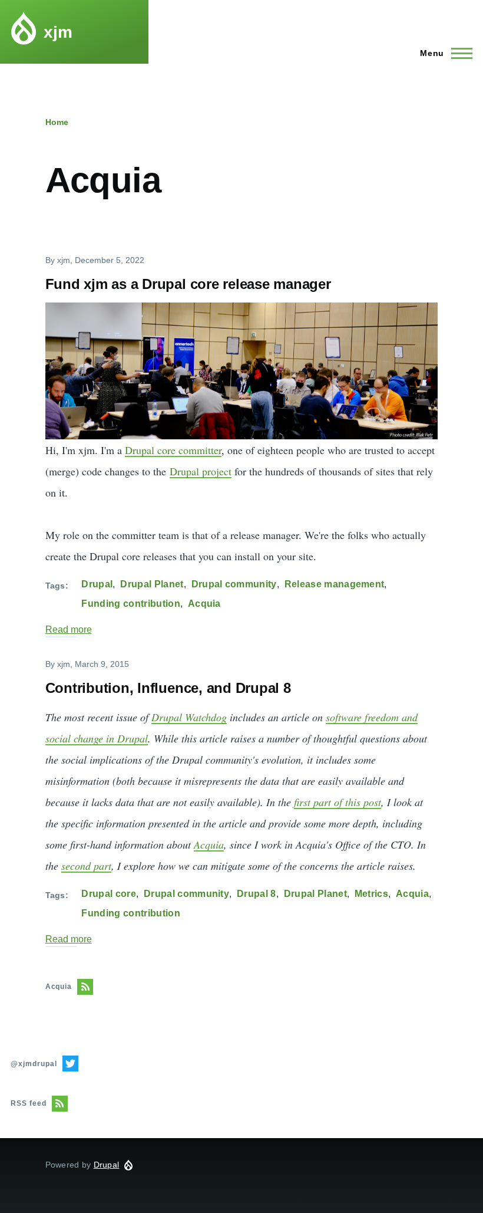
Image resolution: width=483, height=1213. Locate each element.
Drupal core (108, 894)
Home (56, 122)
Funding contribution (130, 604)
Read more (68, 629)
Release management (334, 584)
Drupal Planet (151, 584)
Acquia (204, 604)
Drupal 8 (256, 894)
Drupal (97, 584)
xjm (58, 32)
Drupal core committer (173, 450)
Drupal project (200, 471)
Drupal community (234, 584)
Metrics (371, 894)
